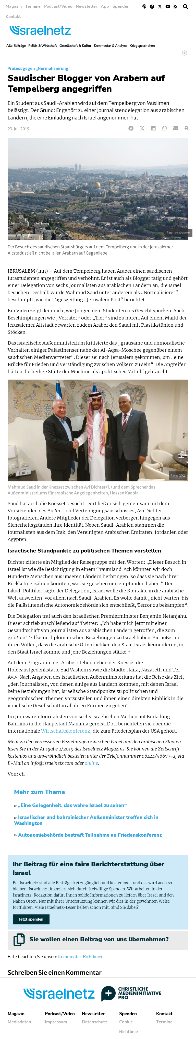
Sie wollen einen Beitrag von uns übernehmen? (98, 939)
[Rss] (175, 6)
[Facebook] (152, 6)
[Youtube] (168, 6)
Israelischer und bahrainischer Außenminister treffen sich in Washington (86, 820)
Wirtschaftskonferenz (65, 731)
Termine (33, 6)
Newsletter (86, 6)
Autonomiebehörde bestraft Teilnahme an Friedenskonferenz (90, 835)
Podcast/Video (58, 6)
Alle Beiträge (16, 45)
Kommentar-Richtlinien (81, 957)
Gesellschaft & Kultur (75, 45)
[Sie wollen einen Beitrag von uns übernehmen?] (19, 939)
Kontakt (13, 16)
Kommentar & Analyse (110, 45)
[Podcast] (144, 6)
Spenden (121, 6)
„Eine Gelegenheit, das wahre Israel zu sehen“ (72, 805)
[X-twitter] (160, 6)
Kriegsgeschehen (142, 45)
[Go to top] (184, 55)
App (105, 6)
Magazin (14, 6)
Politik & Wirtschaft (42, 45)
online (91, 763)
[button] (185, 7)
